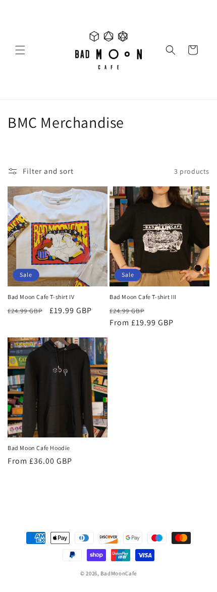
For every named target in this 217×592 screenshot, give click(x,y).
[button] (20, 50)
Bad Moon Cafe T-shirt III (143, 297)
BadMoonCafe (118, 573)
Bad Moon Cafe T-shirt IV (41, 297)
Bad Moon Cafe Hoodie (39, 448)
